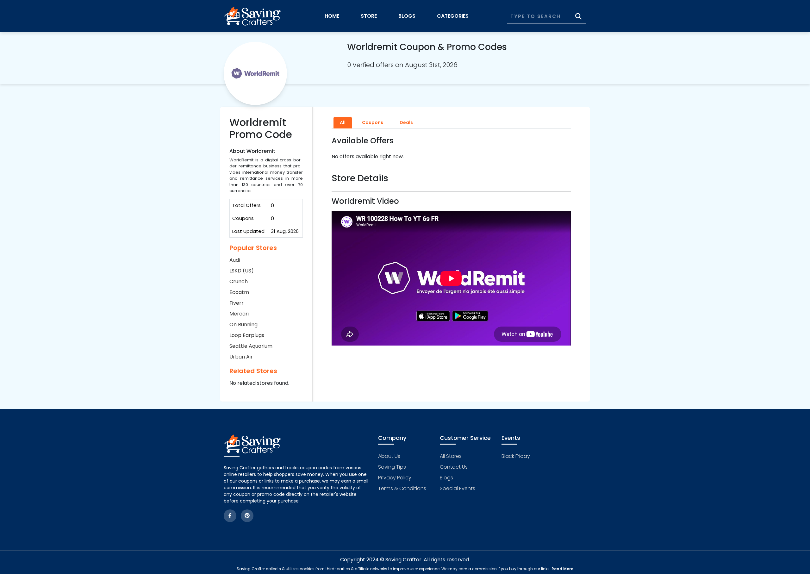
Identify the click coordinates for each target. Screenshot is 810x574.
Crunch (238, 281)
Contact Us (454, 467)
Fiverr (236, 303)
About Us (389, 456)
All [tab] (343, 122)
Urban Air (241, 356)
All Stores (451, 456)
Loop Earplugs (246, 335)
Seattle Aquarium (250, 346)
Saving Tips (392, 467)
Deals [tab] (406, 122)
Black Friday (516, 456)
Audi (234, 260)
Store (369, 16)
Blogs (406, 16)
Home (332, 16)
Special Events (457, 488)
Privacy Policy (394, 477)
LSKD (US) (241, 270)
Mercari (239, 313)
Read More (562, 568)
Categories (453, 16)
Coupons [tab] (372, 122)
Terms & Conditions (402, 488)
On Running (243, 324)
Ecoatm (239, 292)
